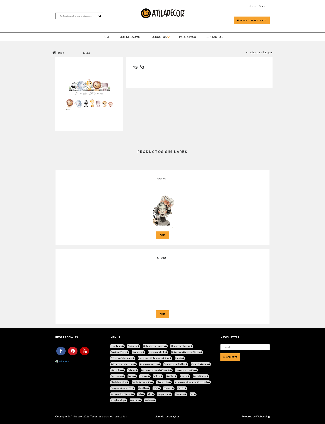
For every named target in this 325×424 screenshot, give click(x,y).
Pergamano (163, 394)
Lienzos (144, 376)
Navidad (170, 376)
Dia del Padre (200, 376)
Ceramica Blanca (199, 364)
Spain (262, 6)
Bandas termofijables (175, 364)
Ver (162, 235)
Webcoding (263, 416)
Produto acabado (157, 352)
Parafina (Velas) (119, 352)
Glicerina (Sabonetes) (122, 358)
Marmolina (116, 370)
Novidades (116, 346)
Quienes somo (130, 37)
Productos (158, 37)
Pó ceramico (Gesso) (121, 394)
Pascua (184, 376)
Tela (140, 394)
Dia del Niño (163, 382)
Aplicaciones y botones (122, 364)
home (106, 37)
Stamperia (137, 352)
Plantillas (142, 388)
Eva (192, 394)
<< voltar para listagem (259, 52)
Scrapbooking (118, 400)
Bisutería (180, 394)
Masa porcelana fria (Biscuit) (155, 370)
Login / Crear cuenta (253, 20)
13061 (161, 179)
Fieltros (168, 388)
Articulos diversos (149, 364)
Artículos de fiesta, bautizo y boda (191, 382)
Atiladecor (77, 416)
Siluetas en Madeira (181, 346)
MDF (155, 388)
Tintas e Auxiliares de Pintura (185, 352)
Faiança (132, 370)
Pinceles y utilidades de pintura (154, 358)
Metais (178, 358)
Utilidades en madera (154, 346)
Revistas (149, 400)
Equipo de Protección (122, 388)
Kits (150, 394)
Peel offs (134, 400)
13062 (161, 258)
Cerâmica (133, 346)
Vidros (157, 376)
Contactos (214, 37)
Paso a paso (187, 37)
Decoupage (116, 376)
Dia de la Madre (119, 382)
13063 (138, 67)
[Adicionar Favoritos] (162, 205)
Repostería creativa (185, 370)
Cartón (181, 388)
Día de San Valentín (141, 382)
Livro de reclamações (167, 416)
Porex (131, 376)
